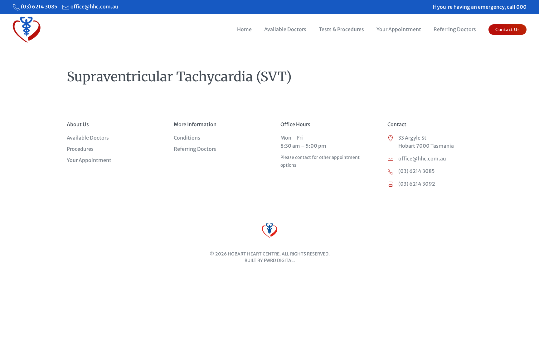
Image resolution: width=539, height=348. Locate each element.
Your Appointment (398, 29)
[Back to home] (27, 29)
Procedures (80, 149)
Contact (396, 124)
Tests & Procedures (341, 29)
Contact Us (507, 29)
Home (244, 29)
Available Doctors (285, 29)
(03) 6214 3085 (39, 6)
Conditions (187, 138)
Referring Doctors (455, 29)
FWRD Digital (279, 260)
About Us (78, 124)
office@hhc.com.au (94, 6)
